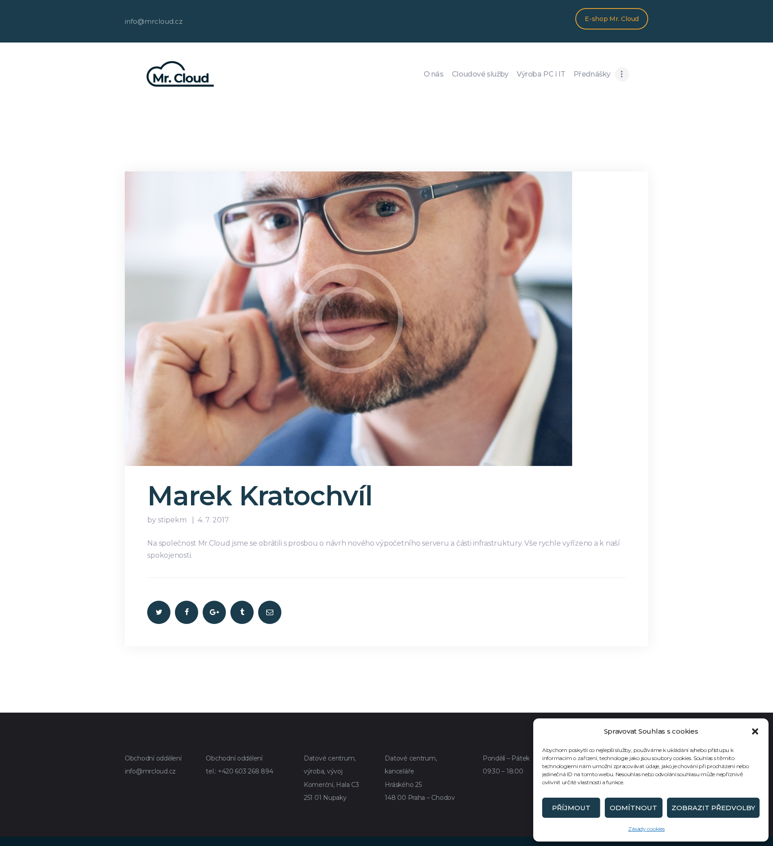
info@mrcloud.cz (150, 771)
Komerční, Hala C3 (331, 785)
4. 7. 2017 (213, 520)
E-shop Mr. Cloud (612, 19)
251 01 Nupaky (325, 798)
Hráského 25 (403, 785)
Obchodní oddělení (153, 758)
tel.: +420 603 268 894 (239, 771)
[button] (755, 731)
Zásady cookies (646, 828)
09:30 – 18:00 (503, 771)
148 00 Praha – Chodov (420, 798)
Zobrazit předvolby (713, 807)
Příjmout (571, 807)
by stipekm (167, 520)
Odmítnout (633, 807)
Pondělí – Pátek (506, 758)
